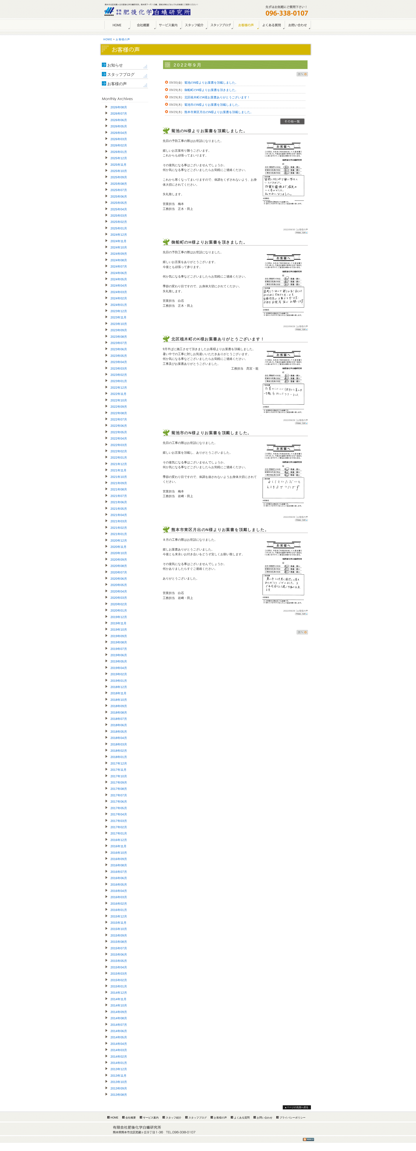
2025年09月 (118, 177)
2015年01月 (118, 986)
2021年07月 (118, 496)
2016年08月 (118, 865)
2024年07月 (118, 266)
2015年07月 (118, 948)
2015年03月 (118, 973)
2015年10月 (118, 929)
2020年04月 (118, 591)
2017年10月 (118, 776)
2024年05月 (118, 279)
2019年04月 (118, 668)
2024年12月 (118, 234)
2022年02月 (118, 451)
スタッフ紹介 (195, 25)
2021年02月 (118, 527)
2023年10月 (118, 324)
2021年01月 (118, 534)
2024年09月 (118, 253)
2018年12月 (118, 687)
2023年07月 (118, 343)
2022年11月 (118, 394)
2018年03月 (118, 744)
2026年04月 (118, 133)
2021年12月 (118, 464)
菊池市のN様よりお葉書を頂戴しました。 (212, 104)
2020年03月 (118, 597)
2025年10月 (118, 171)
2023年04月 (118, 362)
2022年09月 (118, 406)
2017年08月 (118, 789)
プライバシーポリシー (293, 1117)
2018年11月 (118, 693)
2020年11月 (118, 547)
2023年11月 (118, 317)
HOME (117, 25)
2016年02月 (118, 903)
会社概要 (143, 25)
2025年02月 (118, 222)
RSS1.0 (308, 1139)
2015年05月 (118, 961)
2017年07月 (118, 795)
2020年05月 (118, 585)
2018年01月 (118, 757)
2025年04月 (118, 209)
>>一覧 (292, 121)
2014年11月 (118, 999)
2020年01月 (118, 610)
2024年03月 (118, 292)
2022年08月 (118, 413)
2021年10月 (118, 477)
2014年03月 (118, 1050)
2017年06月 (118, 801)
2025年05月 (118, 203)
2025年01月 (118, 228)
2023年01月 (118, 381)
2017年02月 (118, 827)
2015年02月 (118, 980)
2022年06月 (118, 425)
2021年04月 (118, 515)
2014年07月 (118, 1024)
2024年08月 (118, 260)
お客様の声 (246, 25)
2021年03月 (118, 521)
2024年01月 (118, 305)
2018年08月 (118, 712)
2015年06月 (118, 954)
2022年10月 (118, 400)
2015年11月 (118, 922)
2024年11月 (118, 241)
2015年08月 (118, 941)
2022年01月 (118, 457)
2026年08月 (118, 107)
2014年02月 (118, 1056)
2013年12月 (118, 1069)
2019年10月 (118, 629)
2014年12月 (118, 992)
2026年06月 (118, 120)
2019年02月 (118, 674)
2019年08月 (118, 642)
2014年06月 (118, 1031)
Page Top (301, 232)
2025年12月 (118, 158)
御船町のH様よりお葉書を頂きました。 (211, 90)
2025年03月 (118, 215)
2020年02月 (118, 604)
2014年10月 (118, 1005)
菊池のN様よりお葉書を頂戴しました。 (211, 82)
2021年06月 (118, 502)
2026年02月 (118, 145)
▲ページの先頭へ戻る (296, 1107)
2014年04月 (118, 1043)
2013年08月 (118, 1094)
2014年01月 (118, 1063)
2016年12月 (118, 840)
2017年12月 (118, 763)
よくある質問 (272, 25)
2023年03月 (118, 368)
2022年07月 (118, 419)
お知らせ (115, 65)
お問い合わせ (298, 25)
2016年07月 (118, 871)
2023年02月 (118, 375)
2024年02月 (118, 298)
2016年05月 (118, 884)
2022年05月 (118, 432)
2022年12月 (118, 387)
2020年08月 (118, 566)
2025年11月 (118, 164)
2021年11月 (118, 470)
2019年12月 (118, 617)
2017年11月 (118, 769)
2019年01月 (118, 680)
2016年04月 (118, 891)
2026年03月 (118, 139)
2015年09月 (118, 935)
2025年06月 (118, 196)
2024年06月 (118, 273)
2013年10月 (118, 1082)
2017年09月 (118, 782)
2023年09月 (118, 330)
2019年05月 (118, 661)
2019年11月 (118, 623)
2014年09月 (118, 1012)
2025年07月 (118, 190)
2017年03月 (118, 821)
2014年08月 (118, 1018)
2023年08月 (118, 336)
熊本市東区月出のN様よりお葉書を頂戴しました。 (218, 112)
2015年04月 (118, 967)
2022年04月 (118, 438)
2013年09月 (118, 1088)
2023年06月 (118, 349)
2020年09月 (118, 559)
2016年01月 (118, 910)
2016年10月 (118, 852)
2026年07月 (118, 113)
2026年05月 (118, 126)
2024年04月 (118, 285)
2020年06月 (118, 578)
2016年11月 (118, 846)
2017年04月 (118, 814)
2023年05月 (118, 355)
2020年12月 (118, 540)
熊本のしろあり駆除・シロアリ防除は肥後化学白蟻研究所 (147, 11)
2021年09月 (118, 483)
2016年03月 (118, 897)
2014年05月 (118, 1037)
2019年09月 (118, 636)
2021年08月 (118, 489)
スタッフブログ (121, 74)
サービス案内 (169, 25)
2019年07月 (118, 649)
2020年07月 (118, 572)
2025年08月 (118, 183)
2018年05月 (118, 731)
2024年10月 (118, 247)
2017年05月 (118, 808)
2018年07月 (118, 719)
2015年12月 (118, 916)
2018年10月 (118, 699)
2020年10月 (118, 553)
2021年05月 (118, 508)
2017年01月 (118, 833)
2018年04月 (118, 738)
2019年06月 (118, 655)
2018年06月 (118, 725)
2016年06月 (118, 878)
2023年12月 (118, 311)
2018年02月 (118, 750)
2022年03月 (118, 445)
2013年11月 (118, 1075)
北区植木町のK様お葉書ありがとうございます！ (217, 97)
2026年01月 (118, 152)
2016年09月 (118, 859)
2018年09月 (118, 706)
